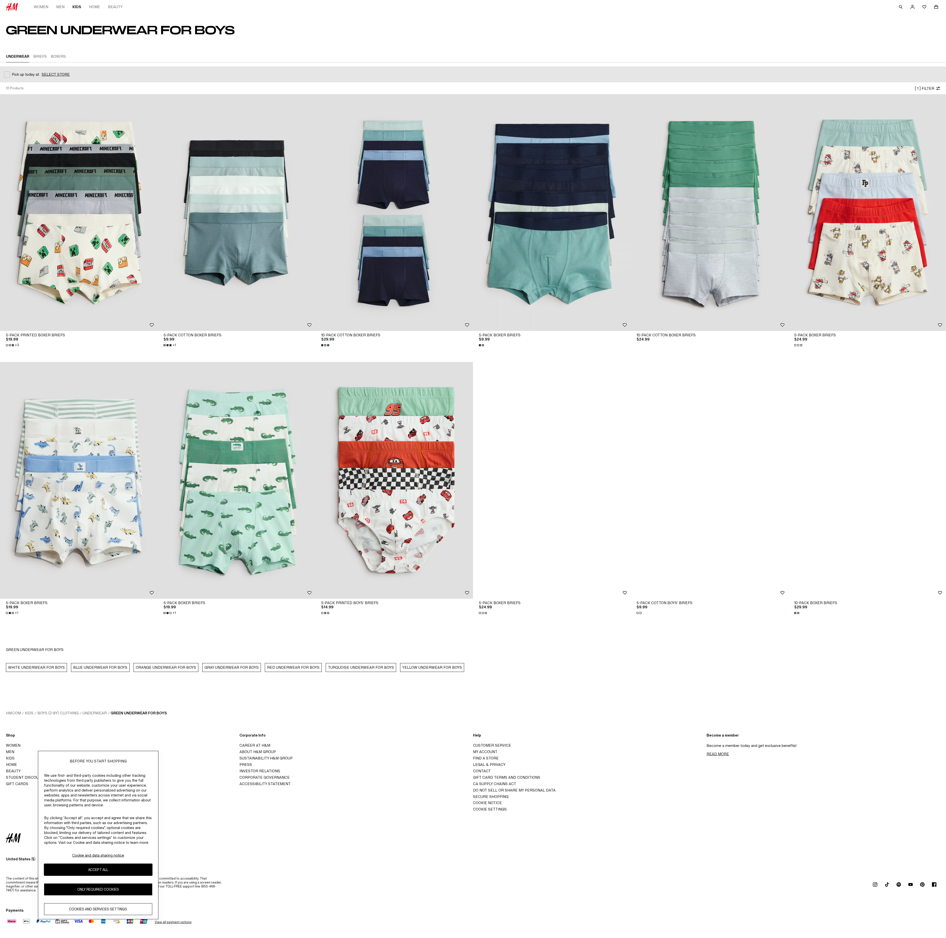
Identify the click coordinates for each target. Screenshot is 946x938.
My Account (485, 752)
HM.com (13, 713)
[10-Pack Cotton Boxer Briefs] (394, 212)
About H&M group (257, 752)
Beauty (115, 7)
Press (245, 764)
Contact (482, 771)
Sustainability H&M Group (266, 758)
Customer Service (492, 745)
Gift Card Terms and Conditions (506, 777)
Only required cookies (98, 889)
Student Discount (25, 777)
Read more (718, 754)
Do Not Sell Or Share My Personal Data (514, 790)
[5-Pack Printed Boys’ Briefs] (394, 480)
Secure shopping (490, 796)
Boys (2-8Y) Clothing (58, 713)
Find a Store (486, 758)
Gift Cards (17, 784)
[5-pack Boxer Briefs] (552, 212)
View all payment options (173, 922)
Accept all (98, 869)
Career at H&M (254, 745)
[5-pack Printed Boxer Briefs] (79, 212)
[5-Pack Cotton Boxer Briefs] (236, 212)
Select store (56, 74)
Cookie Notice (487, 803)
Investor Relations (259, 771)
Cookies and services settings (98, 909)
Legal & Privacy (489, 764)
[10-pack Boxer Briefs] (867, 480)
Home (94, 7)
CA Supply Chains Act (494, 784)
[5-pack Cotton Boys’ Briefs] (709, 480)
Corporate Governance (264, 777)
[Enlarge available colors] (325, 345)
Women (41, 7)
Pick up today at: (26, 74)
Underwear (95, 713)
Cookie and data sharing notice (98, 855)
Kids (76, 7)
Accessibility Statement (265, 784)
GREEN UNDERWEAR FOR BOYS (139, 713)
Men (60, 7)
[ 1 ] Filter (924, 88)
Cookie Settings (490, 809)
